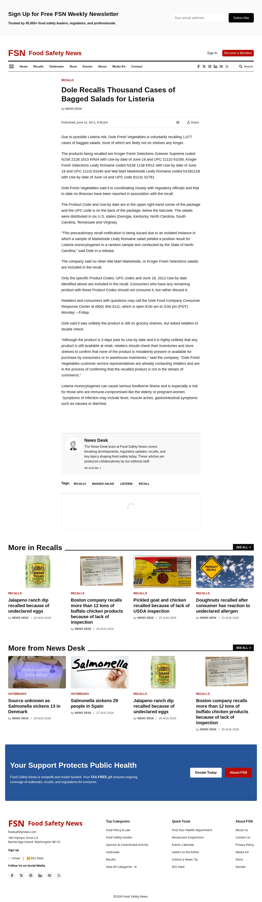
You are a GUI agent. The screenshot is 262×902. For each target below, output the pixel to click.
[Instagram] (210, 66)
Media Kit (242, 852)
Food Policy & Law (118, 830)
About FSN (238, 772)
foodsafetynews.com (22, 832)
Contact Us (243, 837)
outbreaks (17, 693)
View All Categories (119, 867)
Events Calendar (183, 845)
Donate (240, 867)
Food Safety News (135, 896)
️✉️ (14, 858)
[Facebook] (198, 66)
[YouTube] (221, 66)
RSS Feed (178, 867)
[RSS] (227, 66)
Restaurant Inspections (188, 837)
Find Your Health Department (192, 830)
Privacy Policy (245, 845)
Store (239, 859)
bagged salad (103, 484)
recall (144, 484)
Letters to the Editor (185, 852)
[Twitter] (204, 66)
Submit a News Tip (185, 859)
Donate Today (206, 772)
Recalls (67, 80)
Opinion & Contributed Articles (127, 845)
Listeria (126, 484)
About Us (242, 830)
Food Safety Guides (119, 837)
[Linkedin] (215, 66)
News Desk (73, 108)
